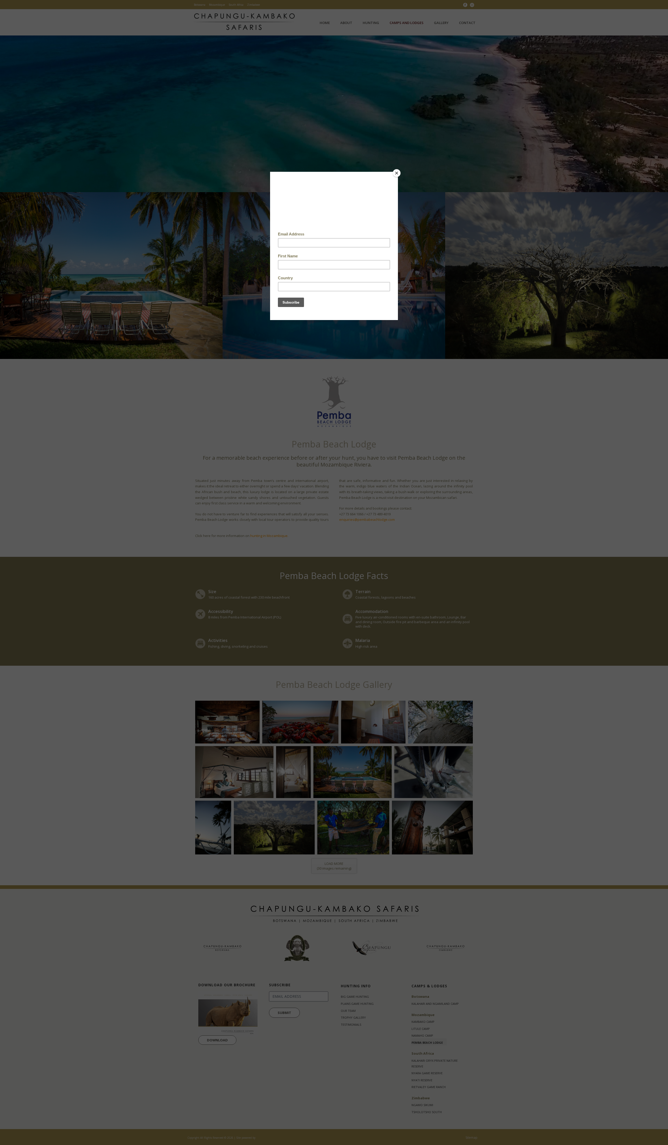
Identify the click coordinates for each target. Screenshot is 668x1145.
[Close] (397, 173)
